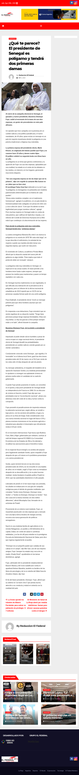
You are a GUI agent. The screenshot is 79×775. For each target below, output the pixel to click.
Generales (12, 38)
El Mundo (42, 770)
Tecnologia (60, 770)
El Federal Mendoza (71, 770)
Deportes (35, 770)
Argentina (47, 689)
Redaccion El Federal (26, 75)
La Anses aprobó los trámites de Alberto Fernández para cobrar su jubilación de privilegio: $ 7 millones (16, 605)
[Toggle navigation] (41, 26)
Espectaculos (51, 770)
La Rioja (8, 689)
